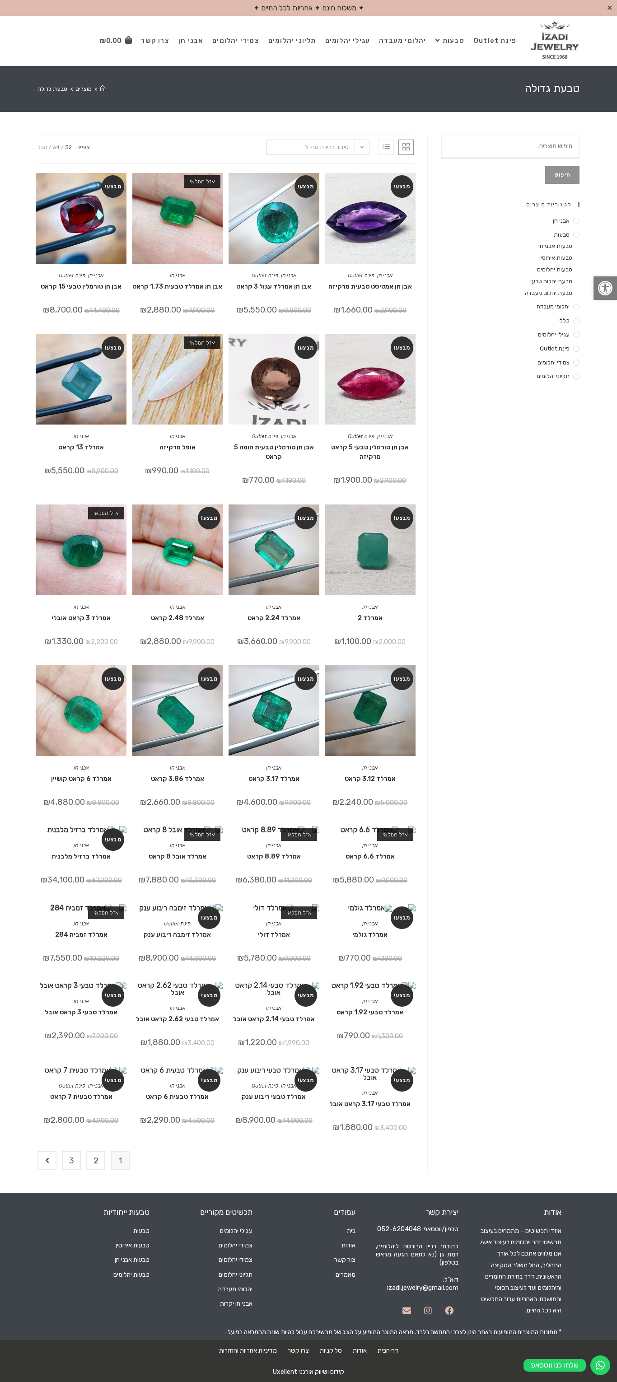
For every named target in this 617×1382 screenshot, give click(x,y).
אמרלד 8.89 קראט (274, 856)
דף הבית (388, 1350)
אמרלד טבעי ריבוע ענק (274, 1097)
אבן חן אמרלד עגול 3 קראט (273, 286)
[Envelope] (406, 1310)
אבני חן (385, 275)
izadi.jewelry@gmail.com (422, 1288)
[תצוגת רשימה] (386, 147)
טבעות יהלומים (554, 269)
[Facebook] (448, 1310)
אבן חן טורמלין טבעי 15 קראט (81, 286)
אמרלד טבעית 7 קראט (81, 1097)
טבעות (562, 234)
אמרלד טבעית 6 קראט (177, 1097)
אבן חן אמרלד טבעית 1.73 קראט (177, 286)
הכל (42, 147)
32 (68, 147)
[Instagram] (427, 1310)
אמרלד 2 (370, 618)
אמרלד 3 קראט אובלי (81, 618)
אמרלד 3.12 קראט (370, 779)
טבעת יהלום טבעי (551, 281)
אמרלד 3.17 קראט (273, 779)
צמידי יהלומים (554, 362)
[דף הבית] (103, 88)
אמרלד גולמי (370, 934)
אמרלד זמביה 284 (81, 934)
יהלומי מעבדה (553, 306)
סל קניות (331, 1350)
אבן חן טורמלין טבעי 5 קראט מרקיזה (370, 452)
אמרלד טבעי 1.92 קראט (370, 1012)
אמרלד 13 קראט (81, 447)
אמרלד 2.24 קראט (274, 618)
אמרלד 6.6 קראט (370, 856)
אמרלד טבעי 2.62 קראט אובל (177, 1019)
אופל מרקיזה (177, 447)
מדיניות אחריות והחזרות (248, 1350)
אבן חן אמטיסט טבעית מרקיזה (370, 286)
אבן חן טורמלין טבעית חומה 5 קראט (274, 452)
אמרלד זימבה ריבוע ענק (177, 934)
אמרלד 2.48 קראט (177, 618)
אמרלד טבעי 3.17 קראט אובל (370, 1104)
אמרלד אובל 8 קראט (177, 856)
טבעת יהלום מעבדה (548, 292)
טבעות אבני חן (555, 246)
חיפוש (562, 175)
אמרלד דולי (274, 934)
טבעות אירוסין (555, 257)
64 (56, 147)
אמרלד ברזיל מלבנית (81, 856)
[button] (605, 288)
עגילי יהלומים (554, 334)
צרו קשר (298, 1350)
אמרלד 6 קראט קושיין (81, 779)
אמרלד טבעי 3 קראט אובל (81, 1012)
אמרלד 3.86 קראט (177, 779)
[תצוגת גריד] (406, 147)
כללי (564, 320)
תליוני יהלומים (553, 376)
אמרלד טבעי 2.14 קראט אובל (274, 1019)
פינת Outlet (361, 275)
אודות (360, 1350)
